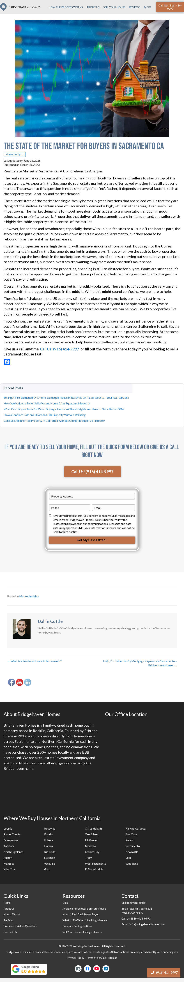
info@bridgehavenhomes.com (147, 924)
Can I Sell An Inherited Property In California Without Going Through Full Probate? (54, 420)
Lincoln (48, 846)
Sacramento (133, 846)
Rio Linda (49, 851)
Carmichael (91, 834)
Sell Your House (114, 7)
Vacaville (49, 863)
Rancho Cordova (136, 828)
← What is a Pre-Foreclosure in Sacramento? (34, 661)
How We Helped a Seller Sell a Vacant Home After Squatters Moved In (47, 403)
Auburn (8, 857)
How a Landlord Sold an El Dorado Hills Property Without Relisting (45, 414)
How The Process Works (66, 7)
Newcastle (132, 851)
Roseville (49, 828)
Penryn (130, 840)
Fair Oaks (131, 834)
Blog (147, 7)
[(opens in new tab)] (29, 969)
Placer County (12, 834)
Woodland (132, 863)
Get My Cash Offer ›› (92, 540)
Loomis (8, 828)
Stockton (49, 857)
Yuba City (9, 869)
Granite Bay (92, 851)
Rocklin (48, 834)
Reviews (134, 7)
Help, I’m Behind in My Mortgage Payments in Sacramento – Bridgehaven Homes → (140, 663)
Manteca (9, 863)
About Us (93, 7)
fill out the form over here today (111, 349)
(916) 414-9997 (167, 972)
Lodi (128, 857)
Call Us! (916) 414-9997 (136, 918)
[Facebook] (7, 362)
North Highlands (13, 851)
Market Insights (15, 154)
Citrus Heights (93, 828)
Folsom (48, 840)
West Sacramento (95, 863)
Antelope (9, 846)
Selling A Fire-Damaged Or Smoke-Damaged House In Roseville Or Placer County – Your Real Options (66, 397)
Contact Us (10, 932)
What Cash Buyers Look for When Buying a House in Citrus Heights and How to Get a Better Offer (64, 409)
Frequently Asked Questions (20, 926)
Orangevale (11, 840)
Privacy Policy (75, 957)
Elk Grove (91, 840)
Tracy (88, 857)
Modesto (90, 846)
